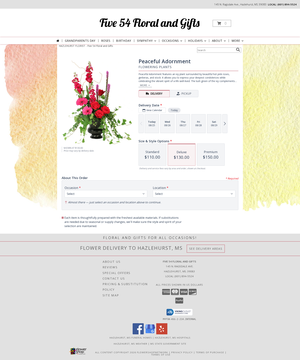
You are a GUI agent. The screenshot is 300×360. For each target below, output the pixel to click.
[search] (238, 50)
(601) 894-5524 (287, 4)
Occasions (170, 41)
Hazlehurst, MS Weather (130, 343)
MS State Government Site (168, 343)
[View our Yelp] (161, 333)
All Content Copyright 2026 (115, 352)
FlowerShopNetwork (152, 352)
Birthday (123, 41)
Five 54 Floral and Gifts (150, 23)
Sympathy (145, 41)
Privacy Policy (182, 352)
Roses (105, 41)
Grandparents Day (80, 41)
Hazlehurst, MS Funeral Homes (131, 337)
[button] (222, 23)
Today (174, 110)
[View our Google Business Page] (150, 333)
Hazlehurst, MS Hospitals (172, 337)
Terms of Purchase (210, 352)
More (236, 41)
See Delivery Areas (205, 249)
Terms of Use (160, 354)
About (217, 41)
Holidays (195, 41)
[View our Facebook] (138, 333)
